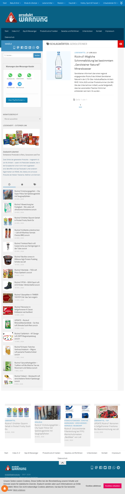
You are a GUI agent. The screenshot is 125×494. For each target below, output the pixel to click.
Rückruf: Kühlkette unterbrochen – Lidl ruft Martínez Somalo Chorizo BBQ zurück (27, 232)
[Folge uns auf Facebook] (22, 47)
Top (107, 420)
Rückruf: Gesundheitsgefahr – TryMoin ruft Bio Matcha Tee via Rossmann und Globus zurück (27, 365)
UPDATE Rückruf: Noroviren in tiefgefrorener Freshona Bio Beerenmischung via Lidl (106, 426)
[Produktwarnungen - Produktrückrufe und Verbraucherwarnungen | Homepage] (26, 17)
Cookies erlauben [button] (112, 486)
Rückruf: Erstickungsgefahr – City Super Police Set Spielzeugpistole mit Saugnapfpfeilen (27, 193)
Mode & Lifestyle (30, 3)
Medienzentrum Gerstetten (28, 477)
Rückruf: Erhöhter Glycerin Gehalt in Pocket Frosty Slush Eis (17, 426)
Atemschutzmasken (72, 420)
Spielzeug (38, 422)
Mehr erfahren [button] (19, 490)
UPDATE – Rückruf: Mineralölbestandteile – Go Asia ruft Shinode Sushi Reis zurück (27, 323)
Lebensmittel (47, 3)
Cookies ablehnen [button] (93, 486)
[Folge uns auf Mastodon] (18, 47)
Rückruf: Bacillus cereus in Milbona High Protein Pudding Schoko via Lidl (26, 259)
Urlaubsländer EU (109, 3)
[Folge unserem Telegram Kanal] (37, 47)
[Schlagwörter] (34, 184)
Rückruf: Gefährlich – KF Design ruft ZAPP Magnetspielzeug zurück (27, 336)
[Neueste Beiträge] (9, 184)
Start (5, 3)
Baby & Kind (14, 3)
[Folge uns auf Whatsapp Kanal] (33, 47)
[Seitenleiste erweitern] (121, 44)
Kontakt (99, 31)
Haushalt (72, 3)
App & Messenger (30, 31)
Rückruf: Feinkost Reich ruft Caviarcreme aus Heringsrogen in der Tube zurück (27, 246)
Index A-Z (15, 31)
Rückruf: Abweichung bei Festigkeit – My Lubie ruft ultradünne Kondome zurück (25, 207)
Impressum (109, 31)
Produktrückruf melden (49, 31)
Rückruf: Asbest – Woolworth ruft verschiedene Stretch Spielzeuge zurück (27, 378)
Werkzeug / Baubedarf (73, 426)
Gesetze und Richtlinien (70, 31)
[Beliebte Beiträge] (22, 184)
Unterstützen (87, 31)
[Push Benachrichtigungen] (4, 488)
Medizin (60, 3)
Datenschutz (9, 37)
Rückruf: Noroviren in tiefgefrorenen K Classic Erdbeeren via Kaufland (24, 309)
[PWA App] (14, 47)
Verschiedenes (81, 423)
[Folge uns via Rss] (29, 47)
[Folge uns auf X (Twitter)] (25, 47)
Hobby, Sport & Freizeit (89, 3)
